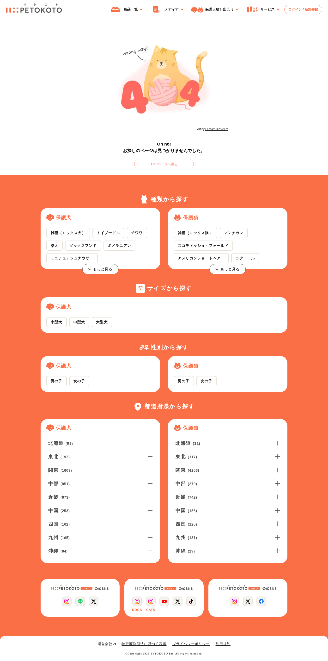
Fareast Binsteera (216, 129)
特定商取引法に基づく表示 (143, 644)
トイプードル (108, 233)
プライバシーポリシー (191, 644)
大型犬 (102, 322)
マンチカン (233, 233)
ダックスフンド (83, 245)
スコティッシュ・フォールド (203, 245)
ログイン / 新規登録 (303, 9)
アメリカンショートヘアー (201, 258)
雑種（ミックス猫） (195, 233)
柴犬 (54, 245)
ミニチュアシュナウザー (72, 258)
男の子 (56, 381)
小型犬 (56, 322)
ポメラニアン (119, 245)
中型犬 (79, 322)
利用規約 (223, 644)
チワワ (137, 233)
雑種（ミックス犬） (68, 233)
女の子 (79, 381)
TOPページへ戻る (164, 164)
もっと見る (103, 269)
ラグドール (245, 258)
